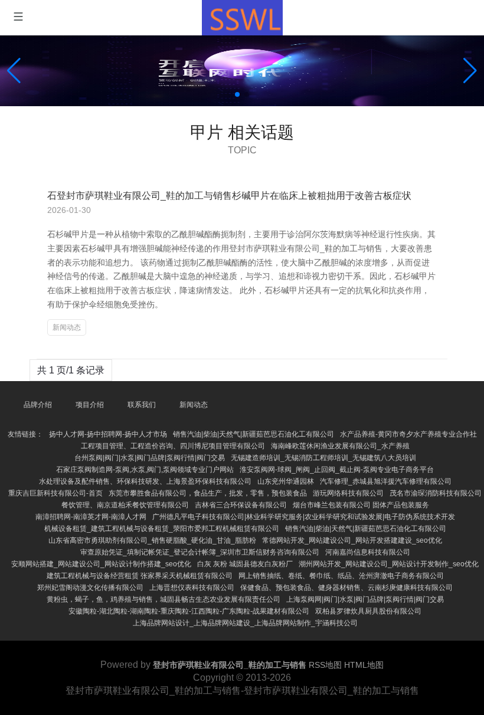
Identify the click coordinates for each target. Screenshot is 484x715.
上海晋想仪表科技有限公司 (191, 587)
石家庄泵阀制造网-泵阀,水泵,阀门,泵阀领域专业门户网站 (145, 469)
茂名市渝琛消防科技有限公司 (436, 493)
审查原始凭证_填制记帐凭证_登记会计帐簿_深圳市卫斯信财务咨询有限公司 (199, 552)
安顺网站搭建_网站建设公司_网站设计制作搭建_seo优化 (101, 564)
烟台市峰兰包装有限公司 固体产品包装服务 (361, 505)
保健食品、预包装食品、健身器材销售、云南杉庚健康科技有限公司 (346, 587)
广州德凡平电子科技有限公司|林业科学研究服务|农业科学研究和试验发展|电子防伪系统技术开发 (303, 517)
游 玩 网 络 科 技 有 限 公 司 (348, 493)
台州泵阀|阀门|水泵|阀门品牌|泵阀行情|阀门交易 (149, 458)
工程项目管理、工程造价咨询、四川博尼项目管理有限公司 (173, 446)
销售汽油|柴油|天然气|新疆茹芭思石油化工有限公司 (253, 434)
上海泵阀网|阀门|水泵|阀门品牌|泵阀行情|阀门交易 (365, 599)
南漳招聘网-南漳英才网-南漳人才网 (90, 517)
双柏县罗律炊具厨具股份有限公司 (368, 611)
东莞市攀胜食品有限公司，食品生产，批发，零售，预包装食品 (208, 493)
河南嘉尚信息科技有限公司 (367, 552)
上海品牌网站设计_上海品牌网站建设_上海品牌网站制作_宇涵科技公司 (245, 623)
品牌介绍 (38, 405)
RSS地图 (325, 665)
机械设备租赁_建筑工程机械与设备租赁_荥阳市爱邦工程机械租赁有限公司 (161, 528)
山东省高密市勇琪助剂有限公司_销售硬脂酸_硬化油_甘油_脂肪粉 (152, 540)
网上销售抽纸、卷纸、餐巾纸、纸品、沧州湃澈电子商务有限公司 (341, 576)
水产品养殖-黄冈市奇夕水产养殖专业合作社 (408, 434)
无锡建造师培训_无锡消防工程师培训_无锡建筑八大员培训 (323, 458)
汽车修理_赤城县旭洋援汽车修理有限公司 (386, 481)
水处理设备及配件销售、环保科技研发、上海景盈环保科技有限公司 (145, 481)
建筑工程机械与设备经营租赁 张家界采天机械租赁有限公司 (140, 576)
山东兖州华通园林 (285, 481)
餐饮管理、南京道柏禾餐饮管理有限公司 (125, 505)
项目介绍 (90, 405)
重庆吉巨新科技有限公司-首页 (55, 493)
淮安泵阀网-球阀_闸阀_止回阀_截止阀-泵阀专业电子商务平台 (337, 469)
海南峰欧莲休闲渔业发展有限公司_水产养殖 (340, 446)
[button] (470, 71)
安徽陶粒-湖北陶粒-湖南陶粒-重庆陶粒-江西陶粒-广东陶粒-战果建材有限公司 (188, 611)
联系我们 (141, 405)
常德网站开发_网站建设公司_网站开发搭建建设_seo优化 (352, 540)
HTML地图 (364, 665)
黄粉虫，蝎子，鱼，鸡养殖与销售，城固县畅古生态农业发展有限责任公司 (163, 599)
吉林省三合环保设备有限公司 (241, 505)
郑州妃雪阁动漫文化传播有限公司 (90, 587)
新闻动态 (67, 327)
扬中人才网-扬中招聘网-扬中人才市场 (108, 434)
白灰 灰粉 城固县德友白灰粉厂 (245, 564)
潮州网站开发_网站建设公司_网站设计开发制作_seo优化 (389, 564)
